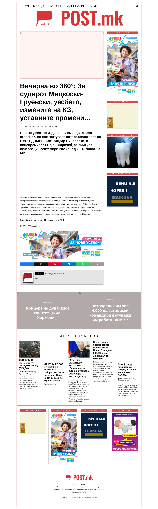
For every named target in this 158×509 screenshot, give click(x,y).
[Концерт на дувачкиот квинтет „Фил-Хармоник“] (48, 310)
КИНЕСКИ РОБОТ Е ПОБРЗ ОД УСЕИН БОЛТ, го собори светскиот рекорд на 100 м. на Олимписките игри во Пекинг (54, 372)
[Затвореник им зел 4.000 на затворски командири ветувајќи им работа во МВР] (110, 310)
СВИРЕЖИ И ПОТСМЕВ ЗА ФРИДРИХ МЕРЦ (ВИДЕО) (28, 364)
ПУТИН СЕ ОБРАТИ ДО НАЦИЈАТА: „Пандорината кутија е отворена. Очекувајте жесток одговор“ (78, 368)
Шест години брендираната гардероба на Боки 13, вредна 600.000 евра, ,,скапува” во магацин (102, 350)
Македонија (42, 126)
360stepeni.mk (34, 226)
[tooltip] (27, 264)
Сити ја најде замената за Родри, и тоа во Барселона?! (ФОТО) (127, 369)
